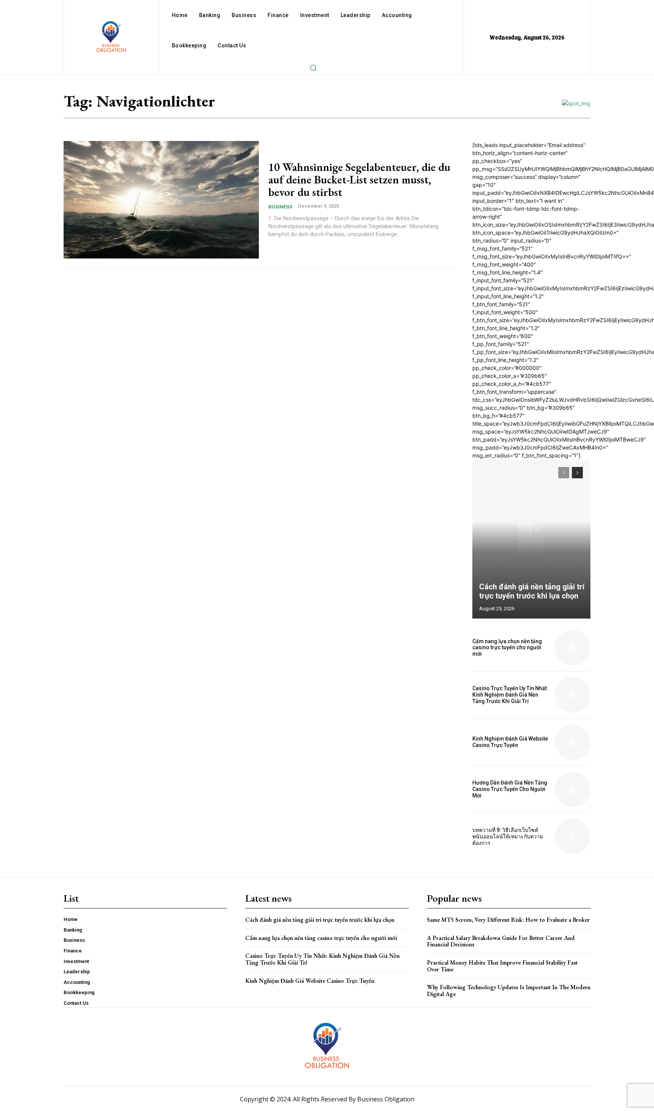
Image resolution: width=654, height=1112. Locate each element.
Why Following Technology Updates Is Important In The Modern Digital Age (508, 990)
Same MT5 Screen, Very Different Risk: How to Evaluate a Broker (508, 920)
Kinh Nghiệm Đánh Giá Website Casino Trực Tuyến (510, 742)
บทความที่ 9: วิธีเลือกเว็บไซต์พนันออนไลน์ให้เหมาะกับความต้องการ (507, 836)
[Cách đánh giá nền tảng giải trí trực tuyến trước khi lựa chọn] (531, 539)
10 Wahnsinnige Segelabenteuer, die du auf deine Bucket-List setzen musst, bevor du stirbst (359, 179)
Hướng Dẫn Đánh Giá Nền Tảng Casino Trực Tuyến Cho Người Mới (509, 789)
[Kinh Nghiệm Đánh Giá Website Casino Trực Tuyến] (572, 742)
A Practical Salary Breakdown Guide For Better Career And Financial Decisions (501, 941)
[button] (313, 67)
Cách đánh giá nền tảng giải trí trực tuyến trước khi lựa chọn (531, 591)
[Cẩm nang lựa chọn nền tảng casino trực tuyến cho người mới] (572, 648)
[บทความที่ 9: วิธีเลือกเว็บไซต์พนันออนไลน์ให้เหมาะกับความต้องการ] (572, 836)
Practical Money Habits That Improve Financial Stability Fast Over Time (502, 966)
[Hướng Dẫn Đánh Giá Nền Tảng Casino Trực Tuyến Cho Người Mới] (572, 789)
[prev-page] (563, 472)
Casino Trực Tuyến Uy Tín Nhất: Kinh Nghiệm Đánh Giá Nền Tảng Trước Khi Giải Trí (510, 694)
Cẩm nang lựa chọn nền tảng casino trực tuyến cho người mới (507, 647)
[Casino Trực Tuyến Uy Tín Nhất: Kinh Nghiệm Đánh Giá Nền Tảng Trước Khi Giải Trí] (572, 695)
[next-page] (577, 472)
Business (280, 207)
